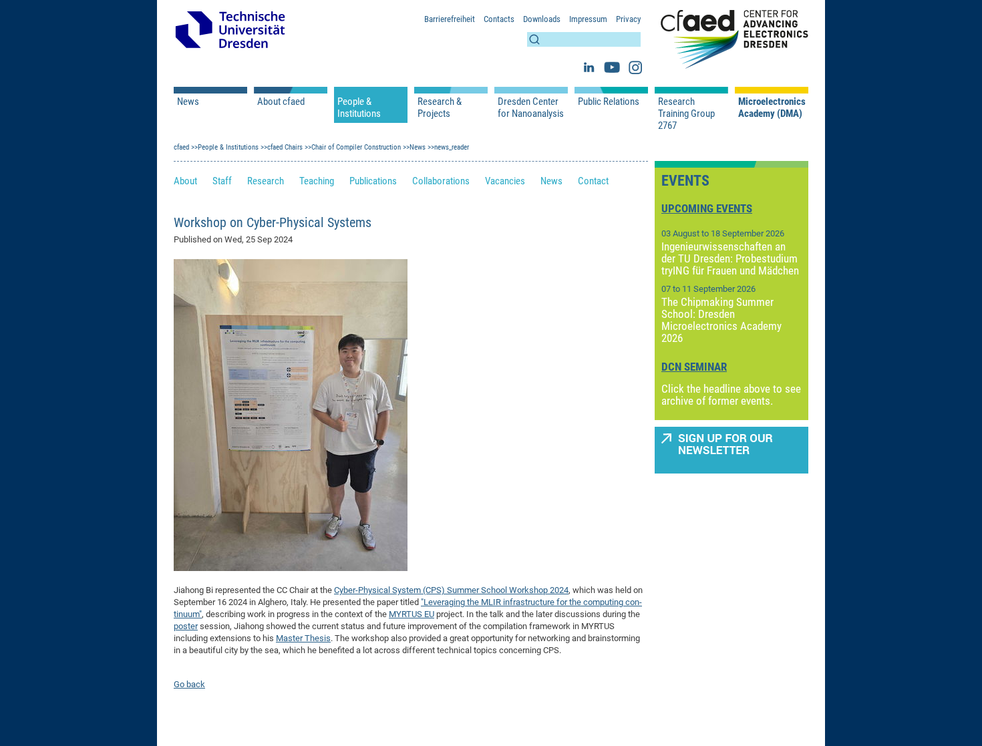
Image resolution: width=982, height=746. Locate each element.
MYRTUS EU (411, 614)
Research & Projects (440, 108)
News (188, 102)
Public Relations (608, 102)
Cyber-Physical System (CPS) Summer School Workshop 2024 (451, 590)
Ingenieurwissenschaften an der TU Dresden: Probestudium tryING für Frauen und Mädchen (730, 258)
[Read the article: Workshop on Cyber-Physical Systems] (290, 414)
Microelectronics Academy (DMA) (771, 108)
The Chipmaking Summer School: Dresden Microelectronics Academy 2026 (721, 320)
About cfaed (281, 102)
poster (186, 626)
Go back (189, 684)
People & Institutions (359, 108)
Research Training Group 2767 (686, 114)
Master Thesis (303, 638)
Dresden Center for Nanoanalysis (531, 108)
